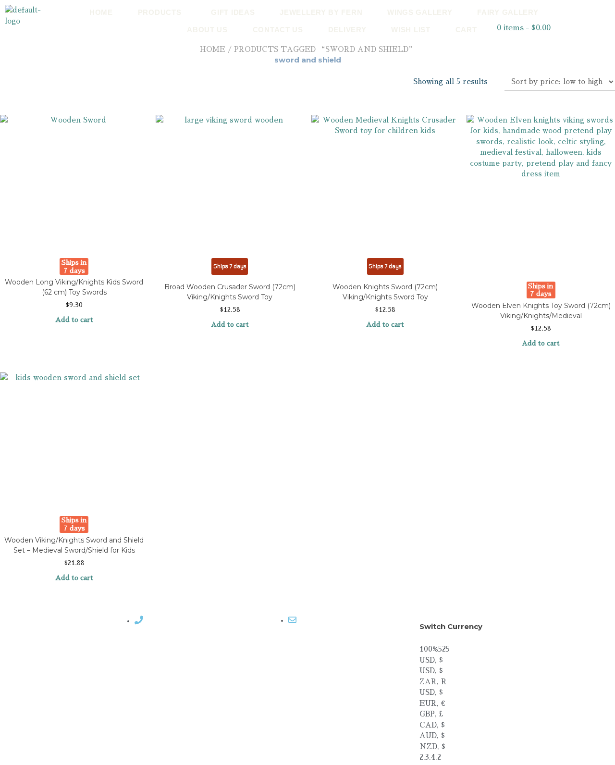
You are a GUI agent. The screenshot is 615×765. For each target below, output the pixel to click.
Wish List (410, 29)
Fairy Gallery (507, 12)
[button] (162, 12)
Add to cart (74, 319)
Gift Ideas (233, 12)
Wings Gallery (419, 12)
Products (160, 12)
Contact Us (278, 29)
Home (101, 12)
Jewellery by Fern (321, 12)
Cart (466, 29)
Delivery (347, 29)
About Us (207, 29)
